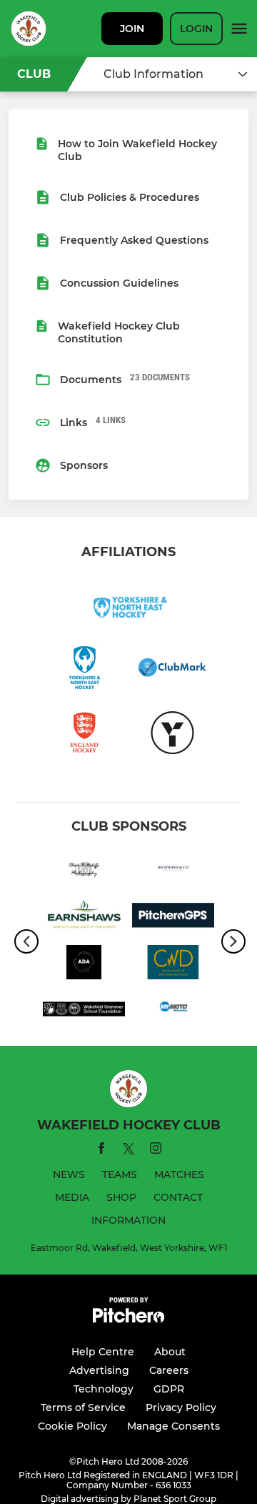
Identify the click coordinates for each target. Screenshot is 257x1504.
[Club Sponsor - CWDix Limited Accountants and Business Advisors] (173, 965)
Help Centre (102, 1351)
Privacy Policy (181, 1407)
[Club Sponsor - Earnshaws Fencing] (84, 918)
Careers (168, 1370)
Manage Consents (173, 1426)
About (170, 1351)
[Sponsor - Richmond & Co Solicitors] (173, 871)
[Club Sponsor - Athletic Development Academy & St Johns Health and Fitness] (84, 965)
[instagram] (155, 1150)
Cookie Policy (72, 1426)
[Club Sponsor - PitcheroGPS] (173, 918)
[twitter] (128, 1150)
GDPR (168, 1388)
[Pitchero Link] (128, 1319)
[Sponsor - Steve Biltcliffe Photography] (84, 871)
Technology (103, 1388)
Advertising (99, 1370)
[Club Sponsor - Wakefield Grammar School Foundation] (84, 1011)
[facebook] (101, 1150)
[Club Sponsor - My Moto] (173, 1011)
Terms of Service (83, 1407)
